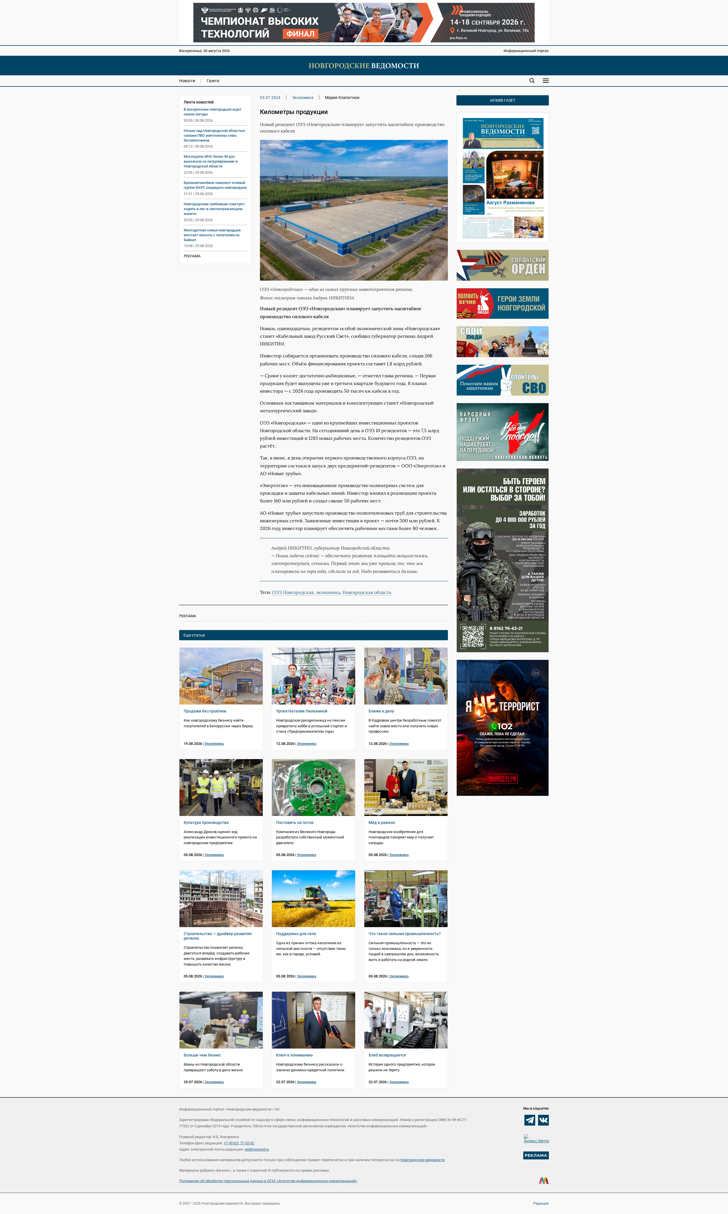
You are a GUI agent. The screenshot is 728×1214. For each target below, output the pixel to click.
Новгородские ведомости (422, 1160)
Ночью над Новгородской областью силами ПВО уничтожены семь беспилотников (214, 135)
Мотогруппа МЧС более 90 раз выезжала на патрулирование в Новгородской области (210, 161)
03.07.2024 (270, 97)
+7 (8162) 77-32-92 (239, 1143)
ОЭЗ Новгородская (293, 592)
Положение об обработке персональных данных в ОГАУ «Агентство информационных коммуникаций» (268, 1181)
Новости (187, 80)
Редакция (541, 1203)
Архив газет (502, 100)
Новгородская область (366, 592)
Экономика (302, 97)
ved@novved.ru (257, 1149)
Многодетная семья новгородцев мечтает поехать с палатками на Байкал (212, 235)
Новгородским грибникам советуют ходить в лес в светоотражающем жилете (214, 209)
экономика (328, 592)
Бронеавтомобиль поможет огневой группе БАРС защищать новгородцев (215, 185)
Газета (213, 80)
